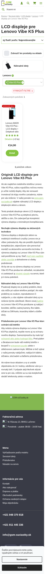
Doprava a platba (10, 491)
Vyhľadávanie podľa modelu (15, 452)
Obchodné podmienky (12, 495)
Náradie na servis (11, 464)
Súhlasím (22, 568)
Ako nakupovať (9, 487)
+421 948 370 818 (13, 514)
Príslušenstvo (9, 460)
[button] (23, 53)
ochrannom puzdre (18, 346)
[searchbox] (25, 83)
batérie (40, 301)
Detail (12, 153)
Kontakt (6, 484)
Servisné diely (9, 456)
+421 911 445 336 (13, 524)
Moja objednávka (10, 503)
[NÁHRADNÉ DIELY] (12, 112)
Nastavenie (22, 559)
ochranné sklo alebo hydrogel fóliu (16, 339)
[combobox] (23, 82)
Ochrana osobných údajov (14, 499)
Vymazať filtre (22, 91)
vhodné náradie (23, 274)
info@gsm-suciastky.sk (17, 534)
